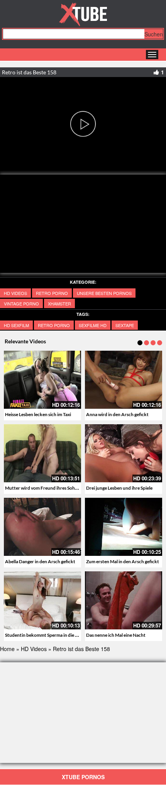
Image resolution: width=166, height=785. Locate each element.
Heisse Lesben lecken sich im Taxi (38, 414)
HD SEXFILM (16, 325)
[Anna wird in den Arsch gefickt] (123, 380)
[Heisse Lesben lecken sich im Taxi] (42, 380)
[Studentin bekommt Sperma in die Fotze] (42, 600)
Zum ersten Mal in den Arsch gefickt (122, 561)
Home (7, 649)
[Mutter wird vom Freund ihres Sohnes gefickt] (42, 453)
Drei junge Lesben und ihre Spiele (119, 488)
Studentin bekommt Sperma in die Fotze (46, 635)
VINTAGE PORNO (21, 303)
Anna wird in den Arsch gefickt (117, 414)
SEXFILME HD (93, 325)
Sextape (124, 325)
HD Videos (15, 293)
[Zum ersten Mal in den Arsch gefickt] (123, 527)
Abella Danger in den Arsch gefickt (40, 561)
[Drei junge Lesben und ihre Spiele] (123, 453)
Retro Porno (52, 293)
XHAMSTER (59, 303)
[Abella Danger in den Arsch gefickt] (42, 527)
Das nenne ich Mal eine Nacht (116, 635)
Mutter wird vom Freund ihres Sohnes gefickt (51, 488)
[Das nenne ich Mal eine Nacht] (123, 600)
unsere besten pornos (104, 293)
